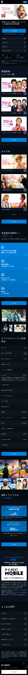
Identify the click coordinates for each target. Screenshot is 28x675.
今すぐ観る (14, 31)
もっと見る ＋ (14, 214)
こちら (23, 34)
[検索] (22, 2)
